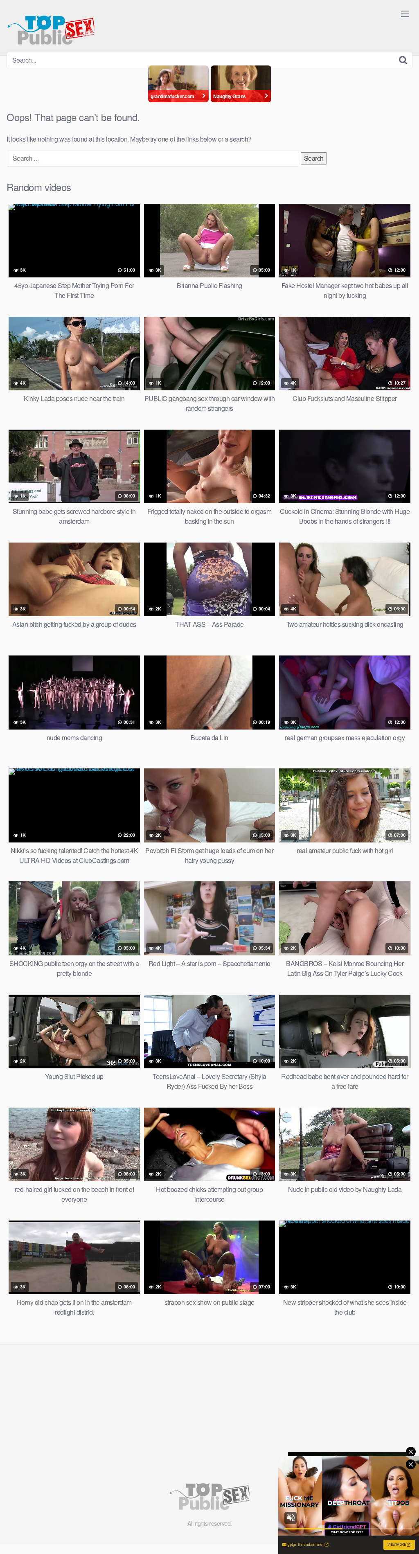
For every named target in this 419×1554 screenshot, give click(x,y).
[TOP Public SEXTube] (51, 26)
